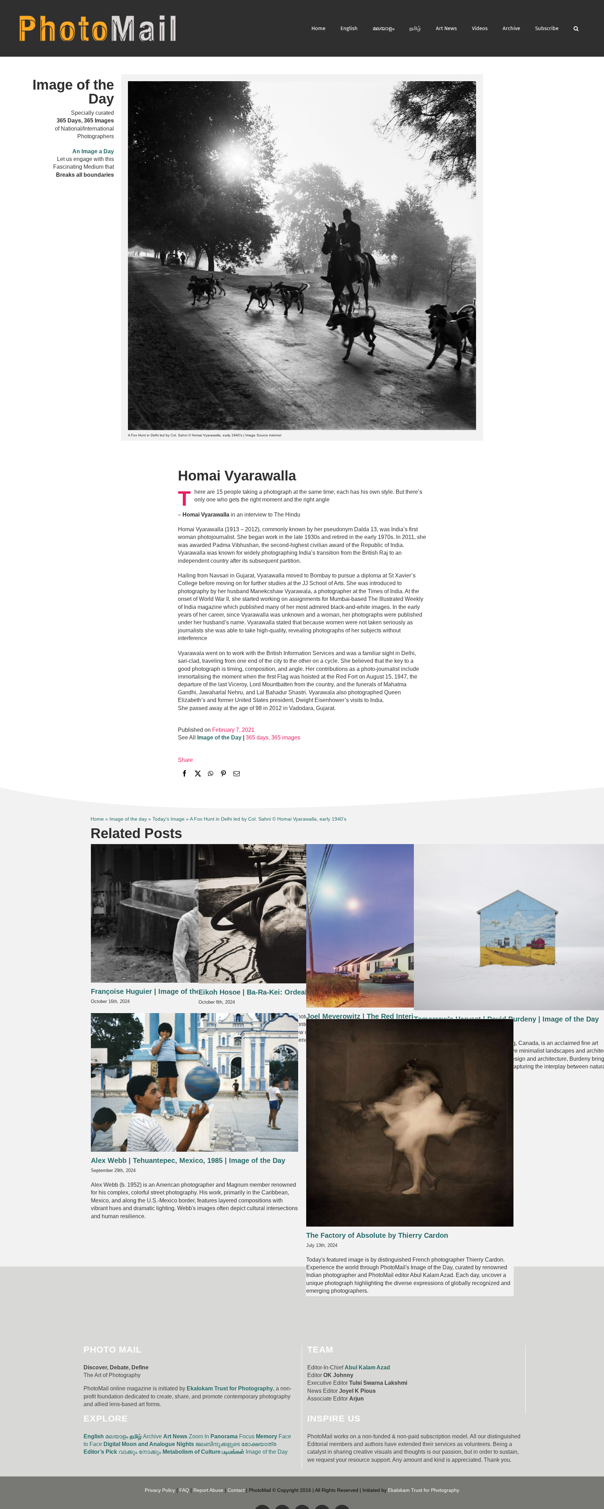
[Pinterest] (223, 774)
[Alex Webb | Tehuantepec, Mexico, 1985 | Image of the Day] (194, 1082)
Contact (236, 1490)
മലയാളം (116, 1436)
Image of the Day (267, 1452)
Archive (152, 1436)
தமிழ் (136, 1436)
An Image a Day (93, 151)
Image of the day (128, 819)
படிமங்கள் (233, 1452)
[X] (197, 774)
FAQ (184, 1490)
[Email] (236, 774)
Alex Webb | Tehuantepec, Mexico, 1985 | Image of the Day (188, 1160)
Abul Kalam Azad (367, 1367)
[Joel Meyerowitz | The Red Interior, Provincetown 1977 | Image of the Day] (409, 925)
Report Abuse (208, 1490)
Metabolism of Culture (192, 1452)
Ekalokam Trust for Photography (230, 1388)
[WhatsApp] (210, 774)
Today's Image (168, 819)
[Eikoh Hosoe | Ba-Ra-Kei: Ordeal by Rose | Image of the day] (302, 913)
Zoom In (199, 1436)
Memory (266, 1436)
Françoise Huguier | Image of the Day (153, 991)
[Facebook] (184, 774)
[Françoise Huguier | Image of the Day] (194, 913)
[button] (576, 28)
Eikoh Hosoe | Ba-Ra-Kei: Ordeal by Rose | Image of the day (298, 992)
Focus (246, 1436)
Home (97, 819)
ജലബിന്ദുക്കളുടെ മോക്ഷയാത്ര (235, 1444)
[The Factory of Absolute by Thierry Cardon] (409, 1123)
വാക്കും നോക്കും (139, 1452)
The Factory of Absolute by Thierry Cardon (377, 1235)
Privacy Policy (160, 1490)
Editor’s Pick (100, 1452)
